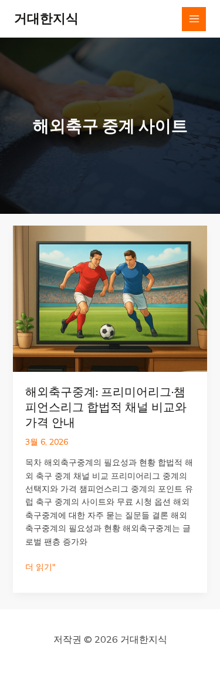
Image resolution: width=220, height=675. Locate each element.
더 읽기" (40, 567)
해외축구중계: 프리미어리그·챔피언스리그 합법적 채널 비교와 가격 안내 (106, 407)
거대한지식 (46, 18)
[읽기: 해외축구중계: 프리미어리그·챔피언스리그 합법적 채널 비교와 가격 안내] (110, 298)
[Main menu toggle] (194, 19)
